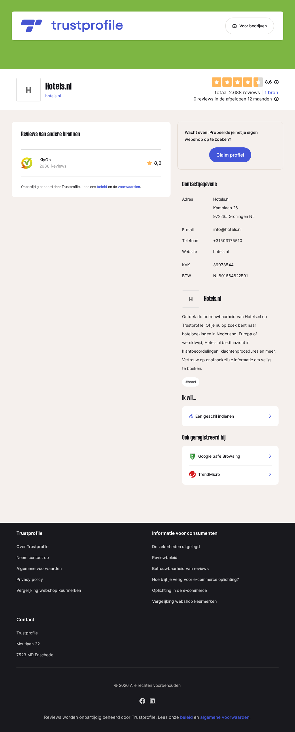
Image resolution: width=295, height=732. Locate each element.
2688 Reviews (52, 165)
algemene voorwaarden (224, 717)
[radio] (216, 82)
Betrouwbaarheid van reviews (180, 568)
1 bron (271, 92)
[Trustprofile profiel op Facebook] (142, 700)
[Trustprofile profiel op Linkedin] (153, 700)
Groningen (238, 216)
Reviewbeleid (164, 557)
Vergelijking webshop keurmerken (48, 590)
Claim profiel (230, 155)
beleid (102, 187)
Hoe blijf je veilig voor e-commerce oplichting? (195, 579)
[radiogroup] (237, 82)
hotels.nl (53, 95)
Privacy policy (29, 579)
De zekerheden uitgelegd (176, 546)
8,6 (272, 82)
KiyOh (45, 159)
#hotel (191, 382)
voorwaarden (129, 187)
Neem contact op (32, 557)
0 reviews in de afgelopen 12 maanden (233, 99)
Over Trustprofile (32, 546)
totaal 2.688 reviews (237, 92)
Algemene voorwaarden (39, 568)
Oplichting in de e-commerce (179, 590)
